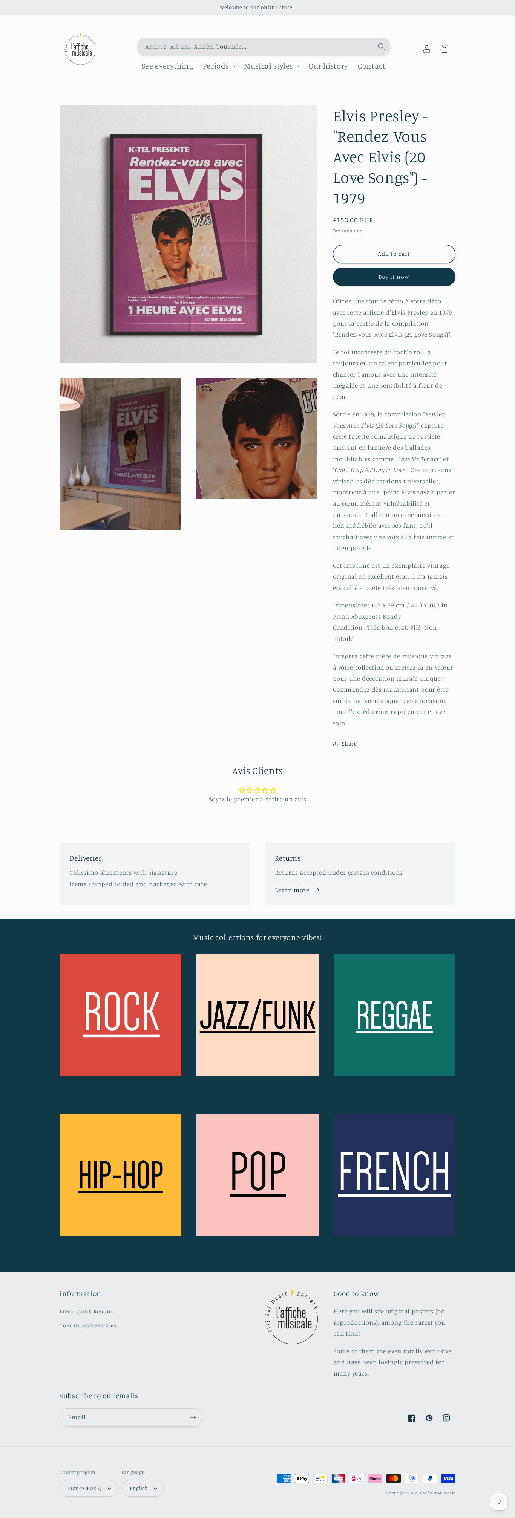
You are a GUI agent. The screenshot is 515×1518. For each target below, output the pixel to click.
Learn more (292, 890)
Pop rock (116, 1087)
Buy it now (394, 276)
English (139, 1488)
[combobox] (263, 47)
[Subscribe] (193, 1417)
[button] (218, 65)
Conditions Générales (88, 1325)
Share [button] (349, 743)
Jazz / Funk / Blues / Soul (253, 1087)
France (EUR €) (85, 1488)
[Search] (381, 46)
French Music (390, 1247)
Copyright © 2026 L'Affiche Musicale (420, 1492)
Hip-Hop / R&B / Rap (116, 1247)
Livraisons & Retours (87, 1311)
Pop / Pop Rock (253, 1247)
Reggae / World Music (390, 1087)
